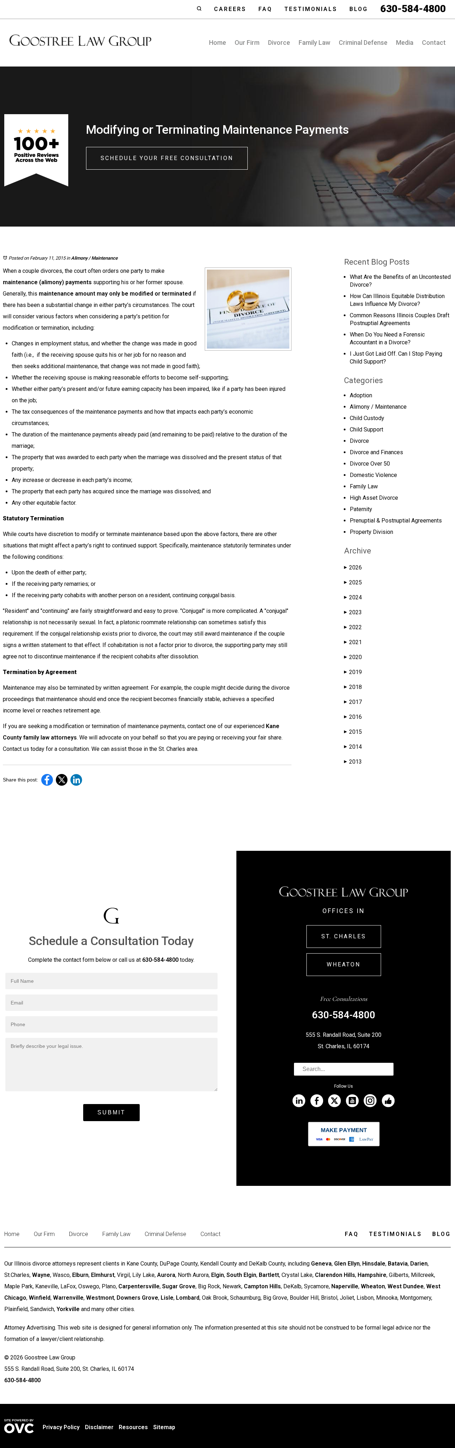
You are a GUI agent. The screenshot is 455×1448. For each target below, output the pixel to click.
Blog (358, 9)
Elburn (80, 1275)
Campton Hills (262, 1286)
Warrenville (68, 1297)
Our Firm (247, 42)
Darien (419, 1263)
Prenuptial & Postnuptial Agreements (396, 520)
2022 (353, 627)
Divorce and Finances (376, 452)
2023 (353, 612)
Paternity (361, 509)
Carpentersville (139, 1286)
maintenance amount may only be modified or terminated (115, 293)
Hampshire (372, 1275)
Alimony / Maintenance (94, 258)
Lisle (167, 1297)
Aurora (166, 1275)
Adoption (361, 395)
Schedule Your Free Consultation (167, 158)
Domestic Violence (373, 475)
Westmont (100, 1297)
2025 (353, 582)
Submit (111, 1112)
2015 (353, 731)
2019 (353, 672)
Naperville (344, 1286)
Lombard (187, 1297)
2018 (353, 687)
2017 (353, 702)
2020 (353, 657)
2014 (353, 746)
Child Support (366, 429)
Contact (434, 42)
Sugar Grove (179, 1286)
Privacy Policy (61, 1427)
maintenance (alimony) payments (47, 282)
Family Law (314, 42)
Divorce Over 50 (370, 463)
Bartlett (269, 1275)
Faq (265, 9)
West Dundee (405, 1286)
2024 (353, 597)
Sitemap (164, 1427)
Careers (230, 9)
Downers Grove (137, 1297)
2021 (353, 642)
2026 (353, 567)
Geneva (321, 1263)
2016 (353, 717)
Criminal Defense (363, 42)
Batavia (398, 1263)
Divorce (279, 42)
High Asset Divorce (374, 497)
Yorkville (68, 1309)
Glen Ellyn (347, 1263)
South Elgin (241, 1275)
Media (404, 42)
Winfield (39, 1297)
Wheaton (343, 964)
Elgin (217, 1275)
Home (217, 42)
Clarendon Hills (335, 1275)
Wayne (41, 1275)
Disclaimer (99, 1427)
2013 (353, 761)
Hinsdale (373, 1263)
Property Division (371, 532)
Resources (133, 1427)
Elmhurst (102, 1275)
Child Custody (367, 418)
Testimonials (310, 9)
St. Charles (343, 936)
